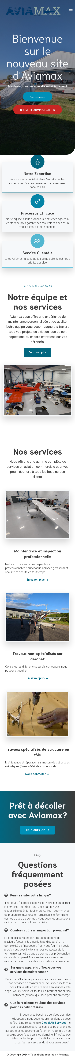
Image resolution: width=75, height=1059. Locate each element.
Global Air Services (54, 1022)
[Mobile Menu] (70, 10)
